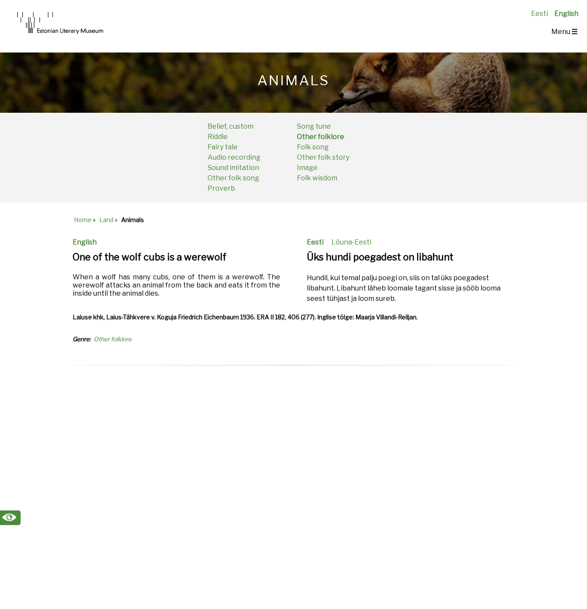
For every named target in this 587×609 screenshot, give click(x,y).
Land (106, 219)
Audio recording (234, 157)
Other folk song (233, 178)
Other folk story (323, 157)
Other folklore (320, 137)
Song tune (314, 126)
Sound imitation (233, 168)
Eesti (539, 13)
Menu (564, 32)
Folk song (313, 147)
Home (83, 219)
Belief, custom (231, 126)
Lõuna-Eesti (351, 242)
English (566, 13)
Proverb (221, 188)
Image (307, 168)
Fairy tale (223, 147)
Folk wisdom (317, 178)
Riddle (218, 137)
